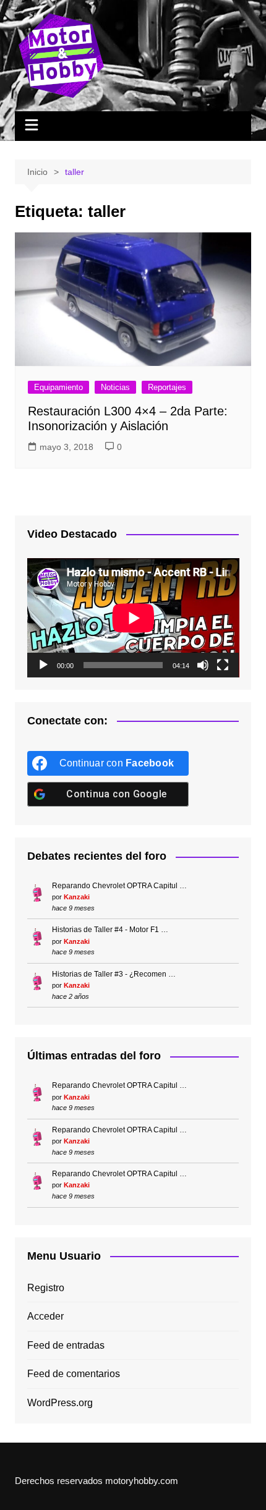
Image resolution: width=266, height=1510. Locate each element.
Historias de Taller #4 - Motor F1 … (110, 929)
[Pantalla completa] (223, 665)
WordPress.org (60, 1403)
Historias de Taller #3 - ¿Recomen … (114, 974)
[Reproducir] (43, 665)
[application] (133, 617)
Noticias (115, 387)
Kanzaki (77, 897)
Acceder (45, 1316)
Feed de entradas (66, 1345)
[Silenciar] (203, 665)
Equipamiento (58, 387)
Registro (45, 1288)
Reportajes (167, 387)
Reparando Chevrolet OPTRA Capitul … (119, 885)
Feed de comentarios (73, 1373)
